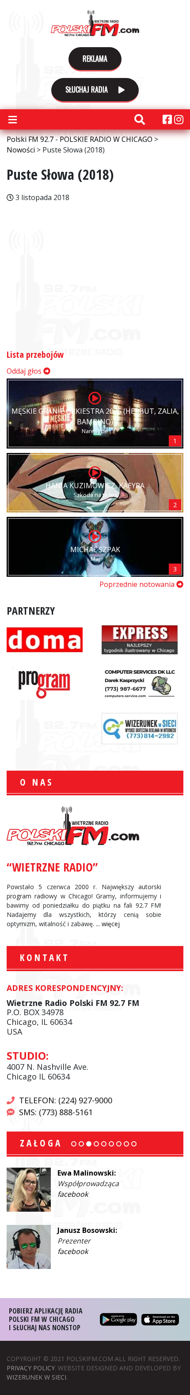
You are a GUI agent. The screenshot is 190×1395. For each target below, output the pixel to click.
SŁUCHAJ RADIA (87, 89)
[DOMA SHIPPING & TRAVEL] (45, 638)
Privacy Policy (31, 1368)
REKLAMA (95, 58)
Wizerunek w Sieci (36, 1377)
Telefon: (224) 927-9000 (65, 1100)
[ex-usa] (140, 638)
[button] (73, 1143)
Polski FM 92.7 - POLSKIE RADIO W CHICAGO (95, 23)
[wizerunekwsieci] (140, 727)
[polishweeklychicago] (45, 683)
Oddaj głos (25, 371)
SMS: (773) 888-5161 (56, 1112)
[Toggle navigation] (12, 119)
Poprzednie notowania (137, 584)
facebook (72, 1194)
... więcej (108, 924)
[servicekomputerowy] (140, 683)
